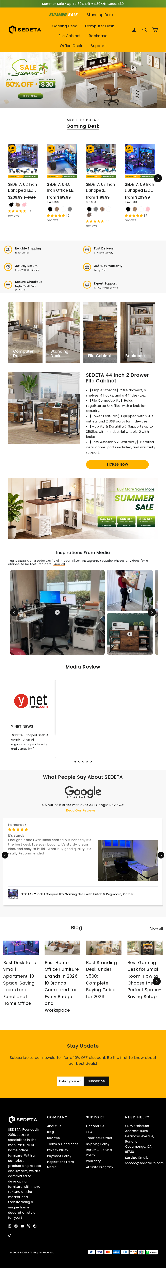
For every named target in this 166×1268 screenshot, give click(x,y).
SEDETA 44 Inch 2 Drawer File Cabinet (117, 378)
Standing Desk (100, 14)
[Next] (158, 178)
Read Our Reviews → (83, 810)
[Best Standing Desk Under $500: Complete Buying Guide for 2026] (103, 948)
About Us (54, 1126)
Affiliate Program (99, 1167)
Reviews (53, 1138)
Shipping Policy (97, 1144)
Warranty (93, 1161)
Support (99, 45)
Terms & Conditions (62, 1144)
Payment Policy (59, 1156)
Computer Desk (99, 26)
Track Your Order (99, 1138)
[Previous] (14, 612)
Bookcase (98, 35)
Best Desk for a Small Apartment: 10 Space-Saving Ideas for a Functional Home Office (19, 983)
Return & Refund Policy (99, 1152)
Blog (50, 1132)
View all (59, 564)
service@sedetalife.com (144, 1163)
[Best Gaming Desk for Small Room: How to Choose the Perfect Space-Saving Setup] (145, 948)
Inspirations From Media (60, 1164)
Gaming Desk (64, 26)
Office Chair (71, 45)
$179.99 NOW (117, 464)
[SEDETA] (25, 29)
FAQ (89, 1132)
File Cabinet (70, 35)
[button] (5, 855)
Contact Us (95, 1126)
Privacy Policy (57, 1150)
